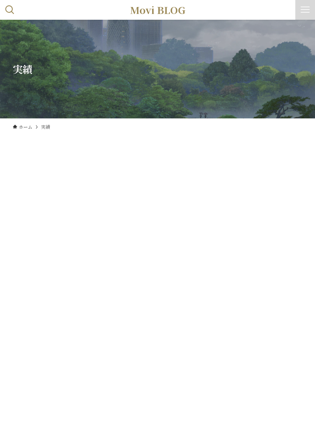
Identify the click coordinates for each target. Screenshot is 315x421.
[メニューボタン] (305, 10)
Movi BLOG (157, 10)
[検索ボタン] (10, 10)
